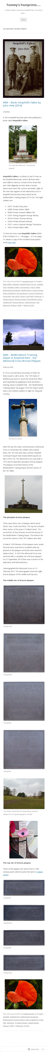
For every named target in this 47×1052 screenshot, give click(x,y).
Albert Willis (7, 284)
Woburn (14, 305)
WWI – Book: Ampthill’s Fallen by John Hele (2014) (22, 104)
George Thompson (36, 293)
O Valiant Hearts (28, 1014)
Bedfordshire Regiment (12, 290)
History (23, 296)
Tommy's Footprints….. (23, 5)
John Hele (12, 242)
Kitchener (38, 296)
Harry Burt (15, 296)
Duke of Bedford (9, 293)
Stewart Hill (7, 302)
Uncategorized (27, 281)
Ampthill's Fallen (13, 287)
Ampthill (16, 284)
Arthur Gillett (35, 287)
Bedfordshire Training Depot (32, 290)
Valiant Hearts (30, 302)
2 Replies (6, 111)
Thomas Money (18, 302)
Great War (7, 296)
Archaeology (25, 287)
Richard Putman (21, 299)
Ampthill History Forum (27, 284)
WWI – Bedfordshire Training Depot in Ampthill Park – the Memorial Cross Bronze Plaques (22, 358)
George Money (22, 293)
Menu (23, 19)
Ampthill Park (15, 1017)
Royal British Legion (34, 299)
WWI (19, 305)
